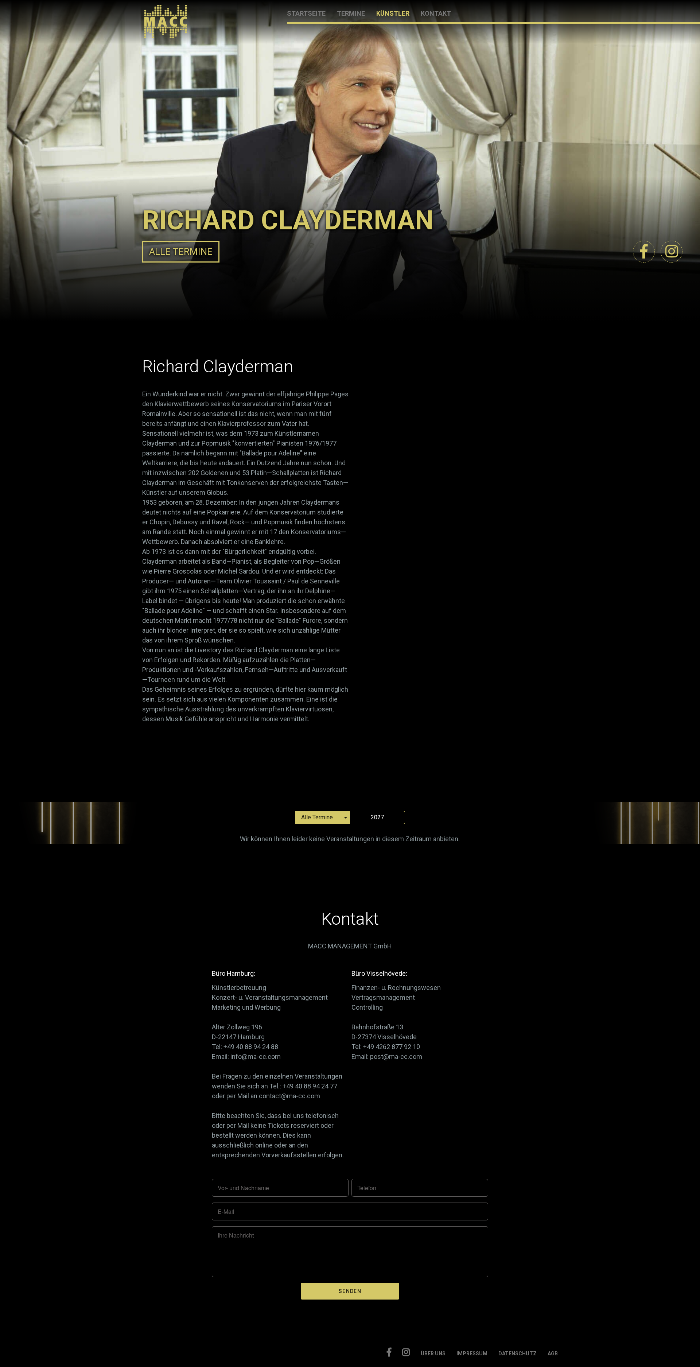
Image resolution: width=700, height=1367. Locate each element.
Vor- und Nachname (243, 1188)
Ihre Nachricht (236, 1235)
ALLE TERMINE (181, 251)
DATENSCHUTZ (517, 1353)
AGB (553, 1353)
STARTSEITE (306, 13)
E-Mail (226, 1212)
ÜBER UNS (433, 1353)
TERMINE (351, 13)
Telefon (366, 1188)
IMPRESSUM (471, 1353)
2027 (377, 817)
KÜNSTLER (392, 13)
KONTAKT (436, 13)
